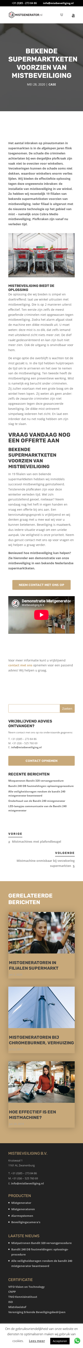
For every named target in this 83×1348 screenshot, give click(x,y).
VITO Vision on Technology (26, 1287)
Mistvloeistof (17, 1307)
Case (52, 84)
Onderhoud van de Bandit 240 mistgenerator (36, 801)
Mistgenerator (21, 1203)
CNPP (12, 1292)
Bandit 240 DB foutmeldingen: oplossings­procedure (41, 786)
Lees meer (37, 1341)
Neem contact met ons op (41, 585)
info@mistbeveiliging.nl (26, 747)
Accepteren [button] (60, 1341)
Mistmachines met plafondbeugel (36, 841)
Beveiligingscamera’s (25, 1222)
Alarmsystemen (22, 1216)
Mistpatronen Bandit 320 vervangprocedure (36, 780)
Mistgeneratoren (23, 1209)
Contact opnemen (41, 760)
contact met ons (20, 665)
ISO (10, 1302)
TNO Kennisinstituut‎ (22, 1297)
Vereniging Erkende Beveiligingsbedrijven (37, 1312)
